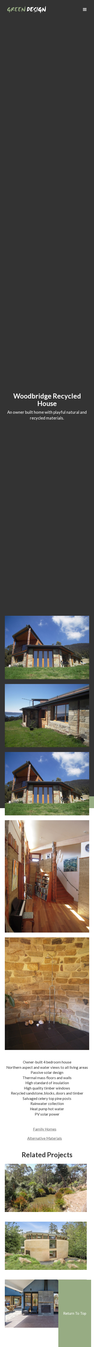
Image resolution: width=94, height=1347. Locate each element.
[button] (85, 9)
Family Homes (44, 1129)
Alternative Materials (44, 1138)
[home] (25, 7)
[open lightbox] (47, 647)
